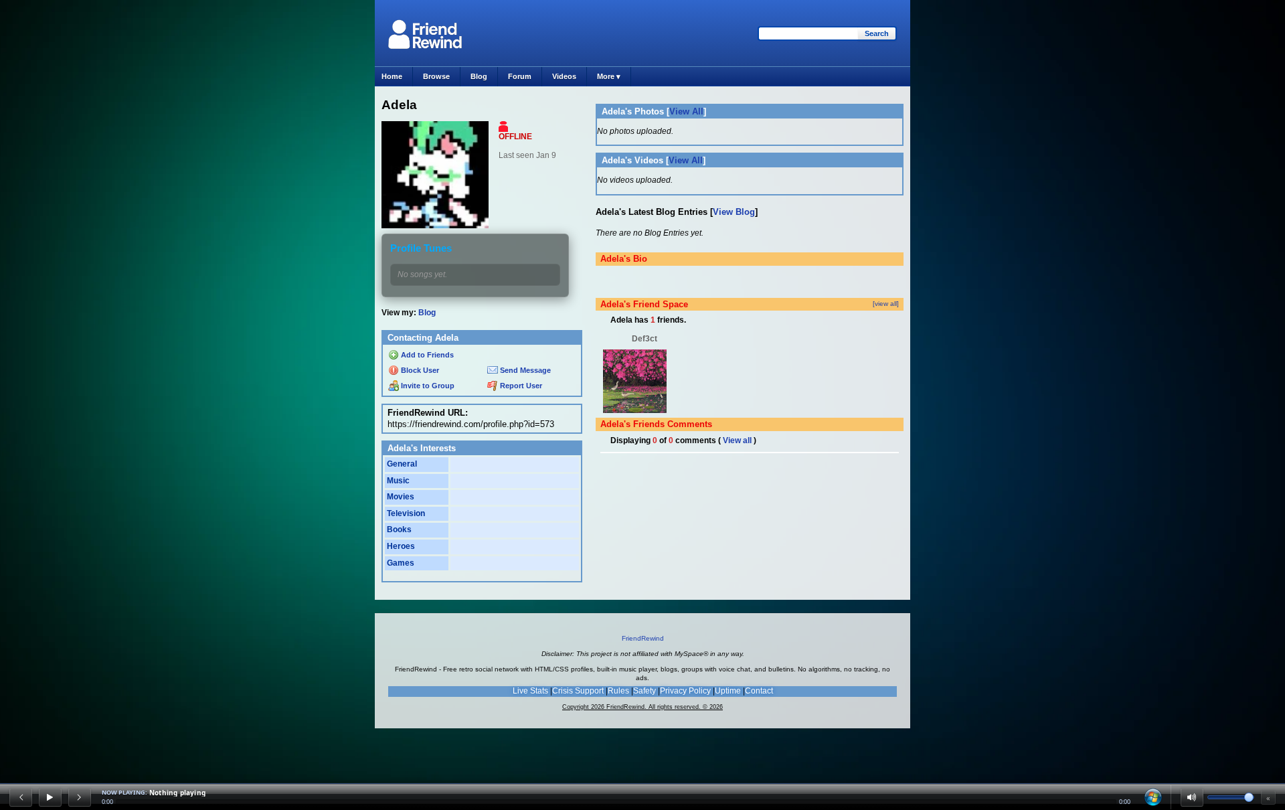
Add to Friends (426, 355)
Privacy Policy (685, 691)
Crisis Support (578, 691)
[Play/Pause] (50, 797)
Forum (519, 76)
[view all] (886, 303)
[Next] (79, 797)
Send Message (524, 370)
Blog (478, 76)
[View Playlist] (1153, 797)
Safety (644, 691)
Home (391, 76)
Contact (759, 691)
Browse (436, 76)
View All (686, 111)
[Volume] (1192, 797)
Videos (564, 76)
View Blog (734, 212)
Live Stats (530, 691)
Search (877, 33)
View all (737, 440)
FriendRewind (643, 638)
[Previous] (20, 797)
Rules (618, 691)
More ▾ (608, 76)
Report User (520, 386)
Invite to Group (426, 386)
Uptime (728, 691)
